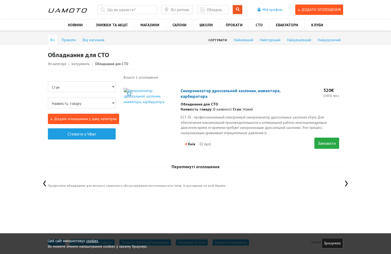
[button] (269, 9)
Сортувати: (217, 40)
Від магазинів (94, 39)
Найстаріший (270, 39)
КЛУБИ (317, 25)
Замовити (327, 143)
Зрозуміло (332, 243)
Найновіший (243, 39)
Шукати (238, 9)
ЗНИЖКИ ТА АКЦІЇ (111, 25)
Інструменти (81, 64)
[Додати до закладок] (129, 94)
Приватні (69, 39)
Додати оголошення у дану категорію (83, 119)
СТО (259, 25)
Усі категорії (57, 64)
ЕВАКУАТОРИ (287, 25)
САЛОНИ (179, 25)
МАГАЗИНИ (149, 25)
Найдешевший (299, 39)
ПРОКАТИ (234, 25)
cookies (92, 240)
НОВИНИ (75, 25)
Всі (52, 39)
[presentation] (45, 182)
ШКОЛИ (206, 25)
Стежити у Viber (82, 134)
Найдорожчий (329, 39)
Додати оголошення (319, 10)
